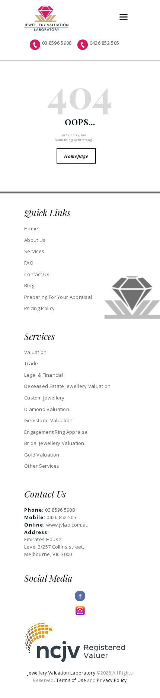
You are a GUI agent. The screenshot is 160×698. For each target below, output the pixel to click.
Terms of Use (71, 680)
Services (34, 251)
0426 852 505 (104, 43)
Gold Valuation (41, 454)
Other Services (41, 465)
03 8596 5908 (57, 43)
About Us (34, 240)
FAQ (28, 262)
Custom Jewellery (44, 397)
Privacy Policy (112, 680)
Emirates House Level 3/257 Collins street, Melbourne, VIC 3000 (54, 547)
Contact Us (36, 274)
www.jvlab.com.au (67, 524)
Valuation (35, 352)
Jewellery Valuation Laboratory (62, 673)
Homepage (76, 156)
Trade (31, 363)
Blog (29, 285)
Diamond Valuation (46, 409)
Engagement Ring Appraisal (56, 432)
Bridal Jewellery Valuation (54, 443)
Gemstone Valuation (48, 420)
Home (31, 228)
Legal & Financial (43, 375)
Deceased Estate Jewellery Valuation (67, 386)
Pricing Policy (39, 308)
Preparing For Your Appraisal (58, 297)
